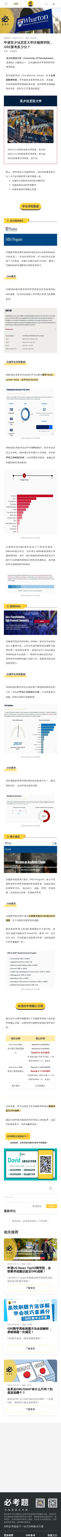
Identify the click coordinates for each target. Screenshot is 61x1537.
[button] (17, 3)
